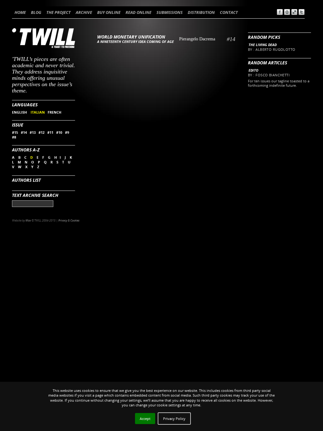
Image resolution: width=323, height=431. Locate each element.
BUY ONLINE (108, 12)
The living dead (263, 44)
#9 (67, 132)
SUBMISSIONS (169, 12)
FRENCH (54, 112)
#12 (41, 132)
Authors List (26, 180)
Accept (145, 418)
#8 (14, 137)
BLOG (36, 12)
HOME (20, 12)
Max (28, 220)
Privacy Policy (174, 418)
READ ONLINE (138, 12)
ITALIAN (38, 112)
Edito (253, 70)
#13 (33, 132)
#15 (15, 132)
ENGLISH (20, 112)
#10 (59, 132)
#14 (24, 132)
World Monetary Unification (131, 37)
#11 (50, 132)
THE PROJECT (58, 12)
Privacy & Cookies (68, 220)
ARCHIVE (84, 12)
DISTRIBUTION (201, 12)
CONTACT (229, 12)
